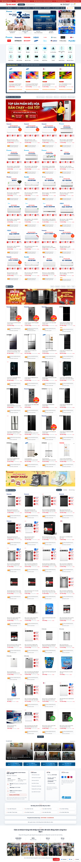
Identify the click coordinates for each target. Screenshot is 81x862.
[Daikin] (9, 37)
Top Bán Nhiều (11, 65)
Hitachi (52, 286)
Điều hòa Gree (63, 97)
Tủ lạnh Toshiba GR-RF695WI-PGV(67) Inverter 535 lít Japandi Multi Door (66, 459)
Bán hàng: (52, 774)
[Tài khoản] (72, 4)
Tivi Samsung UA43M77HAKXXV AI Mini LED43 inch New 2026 (15, 84)
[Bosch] (45, 37)
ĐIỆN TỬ (18, 7)
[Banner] (40, 478)
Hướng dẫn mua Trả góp (36, 788)
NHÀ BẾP (48, 7)
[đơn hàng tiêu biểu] (67, 14)
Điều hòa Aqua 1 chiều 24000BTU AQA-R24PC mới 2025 (66, 220)
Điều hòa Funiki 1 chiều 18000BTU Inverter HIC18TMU (31, 273)
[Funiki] (72, 41)
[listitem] (13, 849)
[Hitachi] (18, 41)
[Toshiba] (27, 37)
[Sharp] (27, 41)
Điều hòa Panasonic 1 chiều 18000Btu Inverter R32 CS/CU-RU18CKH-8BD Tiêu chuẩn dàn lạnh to (14, 140)
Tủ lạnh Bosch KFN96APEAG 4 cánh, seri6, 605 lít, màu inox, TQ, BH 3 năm (14, 432)
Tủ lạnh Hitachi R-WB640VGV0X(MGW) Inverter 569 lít (49, 459)
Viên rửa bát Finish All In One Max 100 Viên (66, 672)
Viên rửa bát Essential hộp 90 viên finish (48, 618)
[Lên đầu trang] (79, 851)
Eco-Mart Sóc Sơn (29, 808)
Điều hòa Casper (71, 97)
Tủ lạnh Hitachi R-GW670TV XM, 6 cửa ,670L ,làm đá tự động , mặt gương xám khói (13, 351)
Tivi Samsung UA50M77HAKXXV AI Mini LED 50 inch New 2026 (31, 84)
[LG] (72, 37)
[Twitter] (65, 777)
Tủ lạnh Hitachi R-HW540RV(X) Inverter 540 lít (48, 405)
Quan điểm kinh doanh (36, 791)
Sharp (73, 286)
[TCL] (9, 41)
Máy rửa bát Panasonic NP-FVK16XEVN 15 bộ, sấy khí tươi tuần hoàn (14, 537)
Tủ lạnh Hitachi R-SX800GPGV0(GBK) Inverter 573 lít (31, 432)
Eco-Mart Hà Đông (64, 808)
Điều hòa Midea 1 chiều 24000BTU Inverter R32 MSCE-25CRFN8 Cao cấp (49, 220)
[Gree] (54, 41)
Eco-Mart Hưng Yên (29, 812)
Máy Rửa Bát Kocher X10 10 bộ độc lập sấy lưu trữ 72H (31, 591)
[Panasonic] (18, 37)
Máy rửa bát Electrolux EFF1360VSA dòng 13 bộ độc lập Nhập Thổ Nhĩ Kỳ (32, 672)
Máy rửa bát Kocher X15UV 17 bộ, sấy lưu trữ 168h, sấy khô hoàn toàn (49, 537)
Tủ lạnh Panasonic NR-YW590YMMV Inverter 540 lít (32, 405)
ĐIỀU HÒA (10, 7)
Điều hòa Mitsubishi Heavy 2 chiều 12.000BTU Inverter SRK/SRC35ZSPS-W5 (31, 247)
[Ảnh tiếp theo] (72, 849)
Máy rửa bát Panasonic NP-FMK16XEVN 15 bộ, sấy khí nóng (66, 510)
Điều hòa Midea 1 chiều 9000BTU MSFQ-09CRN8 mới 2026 (13, 220)
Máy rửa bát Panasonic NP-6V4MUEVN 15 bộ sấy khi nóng (13, 510)
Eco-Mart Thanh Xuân (12, 812)
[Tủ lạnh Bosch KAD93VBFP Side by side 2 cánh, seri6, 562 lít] (14, 368)
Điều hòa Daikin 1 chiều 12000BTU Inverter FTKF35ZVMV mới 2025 (66, 140)
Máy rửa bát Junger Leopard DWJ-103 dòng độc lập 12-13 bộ (66, 726)
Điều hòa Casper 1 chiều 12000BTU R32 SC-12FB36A (49, 193)
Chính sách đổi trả (35, 780)
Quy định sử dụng (35, 783)
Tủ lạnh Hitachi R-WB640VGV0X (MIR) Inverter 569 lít (13, 459)
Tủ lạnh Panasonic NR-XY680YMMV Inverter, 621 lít (49, 323)
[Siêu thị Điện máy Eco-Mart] (11, 4)
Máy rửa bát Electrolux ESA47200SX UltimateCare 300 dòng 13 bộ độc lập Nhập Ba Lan (66, 645)
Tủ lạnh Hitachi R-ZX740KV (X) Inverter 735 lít (30, 351)
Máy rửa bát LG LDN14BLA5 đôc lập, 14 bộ (66, 537)
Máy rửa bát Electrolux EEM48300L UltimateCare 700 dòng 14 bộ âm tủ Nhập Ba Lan (49, 645)
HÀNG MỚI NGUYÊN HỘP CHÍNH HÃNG (48, 64)
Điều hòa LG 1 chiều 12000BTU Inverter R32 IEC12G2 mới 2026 (48, 273)
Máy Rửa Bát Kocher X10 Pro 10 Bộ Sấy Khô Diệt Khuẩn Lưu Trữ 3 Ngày (14, 591)
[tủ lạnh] (40, 297)
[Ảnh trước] (8, 849)
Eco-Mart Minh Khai (64, 812)
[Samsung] (36, 41)
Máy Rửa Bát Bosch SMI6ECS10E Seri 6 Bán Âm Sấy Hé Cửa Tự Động (49, 564)
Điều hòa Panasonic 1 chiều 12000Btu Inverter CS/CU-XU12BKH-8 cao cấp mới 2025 (66, 247)
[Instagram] (71, 777)
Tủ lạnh (10, 286)
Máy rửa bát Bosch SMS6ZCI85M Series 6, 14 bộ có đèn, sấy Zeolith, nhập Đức (31, 699)
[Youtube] (68, 777)
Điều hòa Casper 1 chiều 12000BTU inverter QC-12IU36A (67, 193)
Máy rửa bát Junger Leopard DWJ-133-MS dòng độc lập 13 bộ (31, 618)
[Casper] (54, 37)
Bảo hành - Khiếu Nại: (52, 778)
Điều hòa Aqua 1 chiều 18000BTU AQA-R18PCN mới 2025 (13, 247)
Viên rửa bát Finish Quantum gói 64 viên (49, 672)
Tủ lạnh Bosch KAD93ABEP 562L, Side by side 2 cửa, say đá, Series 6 (67, 378)
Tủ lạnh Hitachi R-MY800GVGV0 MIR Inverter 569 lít (49, 378)
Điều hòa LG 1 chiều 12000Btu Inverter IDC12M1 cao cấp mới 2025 (67, 167)
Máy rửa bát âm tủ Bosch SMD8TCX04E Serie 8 (29, 537)
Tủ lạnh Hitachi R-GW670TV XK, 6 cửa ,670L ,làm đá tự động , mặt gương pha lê (66, 323)
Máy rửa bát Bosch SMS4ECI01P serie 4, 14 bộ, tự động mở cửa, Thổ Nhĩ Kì (32, 564)
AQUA (68, 286)
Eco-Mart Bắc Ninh (47, 812)
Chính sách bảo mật (35, 774)
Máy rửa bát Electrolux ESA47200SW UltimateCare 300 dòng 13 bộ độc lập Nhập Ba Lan (13, 672)
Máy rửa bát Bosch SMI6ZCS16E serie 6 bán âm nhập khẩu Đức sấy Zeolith (31, 645)
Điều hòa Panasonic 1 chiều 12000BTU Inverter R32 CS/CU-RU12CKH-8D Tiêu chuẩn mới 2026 (49, 140)
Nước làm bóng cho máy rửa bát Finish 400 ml (13, 699)
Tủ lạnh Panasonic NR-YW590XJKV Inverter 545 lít (49, 432)
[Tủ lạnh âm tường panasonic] (32, 20)
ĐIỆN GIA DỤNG (38, 7)
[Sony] (63, 37)
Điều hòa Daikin (49, 97)
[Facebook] (62, 777)
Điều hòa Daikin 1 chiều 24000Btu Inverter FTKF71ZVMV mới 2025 (31, 167)
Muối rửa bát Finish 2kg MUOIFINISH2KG (11, 726)
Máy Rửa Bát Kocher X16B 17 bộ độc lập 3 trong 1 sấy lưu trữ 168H (49, 591)
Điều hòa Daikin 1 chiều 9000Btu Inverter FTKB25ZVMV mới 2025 (48, 167)
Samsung (63, 286)
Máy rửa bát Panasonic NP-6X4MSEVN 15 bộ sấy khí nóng (31, 510)
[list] (40, 849)
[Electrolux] (63, 41)
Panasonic (58, 286)
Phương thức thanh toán (36, 786)
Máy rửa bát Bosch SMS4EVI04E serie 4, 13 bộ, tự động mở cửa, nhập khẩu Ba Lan (13, 564)
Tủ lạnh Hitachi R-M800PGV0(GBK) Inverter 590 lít (66, 432)
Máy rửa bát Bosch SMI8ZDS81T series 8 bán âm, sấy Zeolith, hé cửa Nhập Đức (67, 564)
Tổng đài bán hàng (51, 783)
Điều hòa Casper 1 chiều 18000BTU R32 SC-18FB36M (67, 273)
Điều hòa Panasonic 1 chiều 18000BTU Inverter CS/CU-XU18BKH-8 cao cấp (12, 273)
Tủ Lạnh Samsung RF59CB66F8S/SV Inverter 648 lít (31, 459)
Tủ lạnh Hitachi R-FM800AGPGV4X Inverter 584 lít (31, 378)
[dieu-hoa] (40, 110)
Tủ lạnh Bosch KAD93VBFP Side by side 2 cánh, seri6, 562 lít (14, 378)
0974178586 (66, 4)
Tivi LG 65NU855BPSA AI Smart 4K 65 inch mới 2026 (48, 84)
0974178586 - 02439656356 (47, 817)
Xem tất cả (72, 741)
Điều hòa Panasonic (40, 97)
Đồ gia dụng (11, 490)
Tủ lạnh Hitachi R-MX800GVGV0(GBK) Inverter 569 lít (14, 405)
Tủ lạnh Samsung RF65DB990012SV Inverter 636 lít (49, 351)
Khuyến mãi (70, 8)
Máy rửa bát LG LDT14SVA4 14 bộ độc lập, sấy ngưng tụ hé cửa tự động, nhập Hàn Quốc (49, 699)
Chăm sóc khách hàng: (52, 781)
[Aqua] (36, 37)
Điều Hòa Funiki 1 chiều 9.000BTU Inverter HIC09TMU (31, 193)
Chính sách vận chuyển (36, 777)
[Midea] (45, 41)
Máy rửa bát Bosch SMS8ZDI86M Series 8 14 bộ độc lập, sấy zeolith (49, 510)
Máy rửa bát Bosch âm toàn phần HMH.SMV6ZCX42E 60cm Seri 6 (31, 726)
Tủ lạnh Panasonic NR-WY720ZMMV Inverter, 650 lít (32, 323)
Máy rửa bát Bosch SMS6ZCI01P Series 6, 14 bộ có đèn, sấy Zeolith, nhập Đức (66, 591)
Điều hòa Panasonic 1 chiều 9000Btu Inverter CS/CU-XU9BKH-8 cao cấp (49, 247)
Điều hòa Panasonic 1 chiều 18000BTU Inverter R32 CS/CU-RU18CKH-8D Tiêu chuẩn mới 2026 (31, 140)
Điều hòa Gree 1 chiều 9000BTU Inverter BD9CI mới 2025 (13, 193)
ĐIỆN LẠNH (27, 7)
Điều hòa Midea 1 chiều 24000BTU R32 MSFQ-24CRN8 (31, 220)
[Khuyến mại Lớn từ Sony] (67, 30)
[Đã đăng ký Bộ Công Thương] (66, 797)
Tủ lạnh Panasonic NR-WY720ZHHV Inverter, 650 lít (14, 323)
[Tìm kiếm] (27, 4)
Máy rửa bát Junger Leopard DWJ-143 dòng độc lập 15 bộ (49, 726)
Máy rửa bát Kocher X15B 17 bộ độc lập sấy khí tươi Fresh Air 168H (14, 645)
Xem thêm (40, 736)
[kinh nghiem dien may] (67, 22)
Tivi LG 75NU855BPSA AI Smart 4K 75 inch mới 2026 (65, 84)
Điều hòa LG (56, 97)
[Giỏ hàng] (74, 4)
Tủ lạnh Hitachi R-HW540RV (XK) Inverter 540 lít (66, 405)
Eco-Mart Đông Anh (12, 808)
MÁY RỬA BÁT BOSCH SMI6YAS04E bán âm (67, 699)
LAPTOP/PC (57, 7)
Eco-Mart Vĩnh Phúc (47, 808)
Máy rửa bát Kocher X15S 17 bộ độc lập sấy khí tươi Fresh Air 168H (67, 618)
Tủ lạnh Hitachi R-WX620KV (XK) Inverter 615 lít (66, 351)
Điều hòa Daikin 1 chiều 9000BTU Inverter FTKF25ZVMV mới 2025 (13, 167)
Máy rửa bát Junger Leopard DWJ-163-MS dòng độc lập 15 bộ (14, 618)
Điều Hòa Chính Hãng (14, 97)
